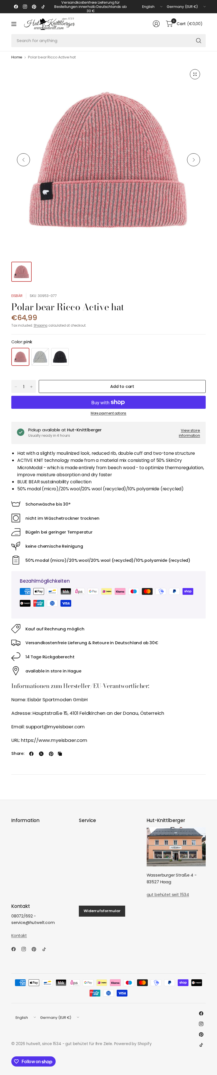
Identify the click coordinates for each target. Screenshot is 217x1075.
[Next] (193, 159)
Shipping (41, 325)
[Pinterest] (33, 6)
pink (20, 356)
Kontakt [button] (19, 935)
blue (40, 356)
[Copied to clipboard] (60, 753)
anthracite (59, 356)
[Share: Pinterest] (51, 753)
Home (16, 57)
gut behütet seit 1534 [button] (168, 894)
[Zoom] (195, 74)
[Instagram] (24, 6)
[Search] (199, 40)
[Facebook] (15, 6)
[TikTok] (42, 6)
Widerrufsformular (102, 911)
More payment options (109, 413)
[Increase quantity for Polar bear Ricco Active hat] (31, 386)
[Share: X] (41, 753)
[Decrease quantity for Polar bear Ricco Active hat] (16, 386)
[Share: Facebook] (31, 753)
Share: (17, 753)
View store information (189, 433)
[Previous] (23, 159)
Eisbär (17, 295)
